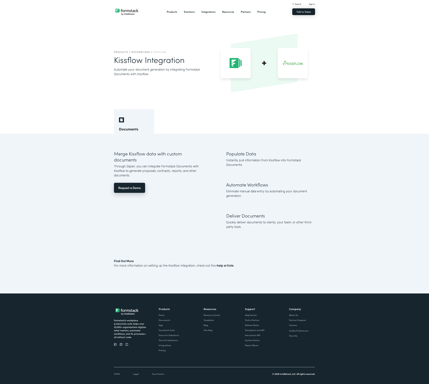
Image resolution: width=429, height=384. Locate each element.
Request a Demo (129, 188)
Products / (122, 52)
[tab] (134, 121)
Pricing (261, 11)
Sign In (312, 4)
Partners (246, 11)
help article (225, 265)
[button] (172, 12)
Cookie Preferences (298, 330)
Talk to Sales (303, 11)
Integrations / (141, 52)
